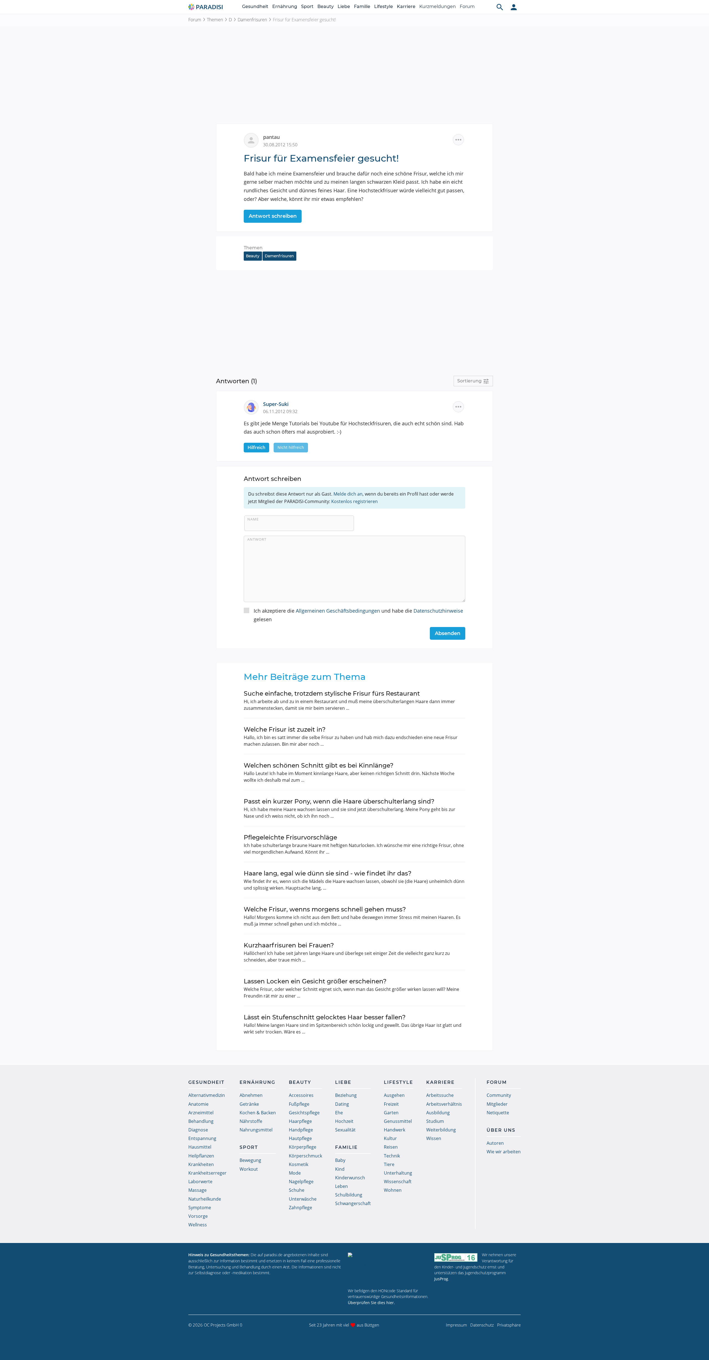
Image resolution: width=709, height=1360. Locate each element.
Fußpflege (299, 1104)
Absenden (447, 633)
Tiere (389, 1164)
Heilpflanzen (201, 1156)
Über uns (501, 1130)
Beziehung (346, 1095)
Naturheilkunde (204, 1199)
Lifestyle (383, 6)
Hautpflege (300, 1138)
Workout (249, 1169)
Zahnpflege (300, 1207)
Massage (197, 1190)
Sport (307, 6)
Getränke (249, 1104)
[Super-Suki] (253, 406)
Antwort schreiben (273, 216)
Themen (215, 20)
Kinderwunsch (350, 1178)
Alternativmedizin (206, 1095)
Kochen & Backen (258, 1113)
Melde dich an (348, 494)
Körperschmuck (305, 1156)
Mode (295, 1173)
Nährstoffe (251, 1121)
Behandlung (201, 1121)
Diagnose (198, 1130)
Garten (391, 1113)
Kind (340, 1169)
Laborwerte (200, 1181)
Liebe (344, 6)
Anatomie (198, 1104)
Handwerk (394, 1130)
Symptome (199, 1207)
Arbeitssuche (440, 1095)
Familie (362, 6)
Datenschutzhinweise (438, 610)
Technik (392, 1156)
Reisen (391, 1147)
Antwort (256, 539)
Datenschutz (482, 1325)
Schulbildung (348, 1195)
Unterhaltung (398, 1173)
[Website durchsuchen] (500, 7)
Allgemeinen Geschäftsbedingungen (338, 610)
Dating (342, 1104)
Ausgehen (394, 1095)
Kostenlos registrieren (354, 501)
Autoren (495, 1143)
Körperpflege (302, 1147)
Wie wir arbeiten (504, 1152)
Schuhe (296, 1190)
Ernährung (284, 6)
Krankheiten (201, 1164)
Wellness (197, 1225)
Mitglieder (497, 1104)
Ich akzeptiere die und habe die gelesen (358, 615)
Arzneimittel (201, 1113)
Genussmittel (398, 1121)
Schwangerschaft (353, 1203)
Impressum (456, 1325)
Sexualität (345, 1130)
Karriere (406, 6)
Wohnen (393, 1190)
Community (499, 1095)
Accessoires (301, 1095)
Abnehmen (251, 1095)
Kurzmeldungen (437, 6)
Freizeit (391, 1104)
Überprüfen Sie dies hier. (371, 1302)
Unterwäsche (303, 1199)
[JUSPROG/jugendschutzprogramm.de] (455, 1257)
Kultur (390, 1138)
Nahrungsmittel (256, 1130)
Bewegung (250, 1160)
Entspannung (202, 1138)
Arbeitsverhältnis (444, 1104)
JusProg (441, 1278)
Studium (435, 1121)
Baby (340, 1160)
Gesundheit (255, 6)
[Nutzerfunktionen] (514, 7)
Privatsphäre (509, 1325)
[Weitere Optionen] (458, 140)
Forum (467, 6)
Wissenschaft (398, 1181)
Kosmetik (298, 1164)
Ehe (339, 1113)
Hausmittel (199, 1147)
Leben (341, 1186)
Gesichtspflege (304, 1113)
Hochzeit (344, 1121)
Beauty (325, 6)
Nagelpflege (301, 1181)
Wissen (433, 1138)
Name (253, 519)
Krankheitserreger (207, 1173)
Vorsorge (198, 1216)
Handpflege (301, 1130)
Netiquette (498, 1113)
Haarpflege (300, 1121)
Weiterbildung (441, 1130)
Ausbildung (438, 1113)
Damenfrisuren (252, 20)
